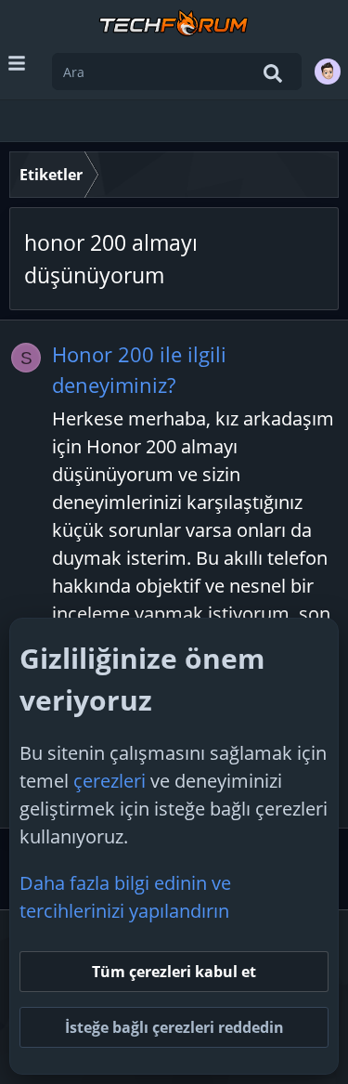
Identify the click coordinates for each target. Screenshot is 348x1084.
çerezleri (109, 780)
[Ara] (272, 73)
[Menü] (16, 63)
